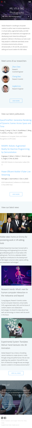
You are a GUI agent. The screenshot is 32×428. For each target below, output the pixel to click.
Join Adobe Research (11, 404)
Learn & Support (13, 420)
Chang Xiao (16, 76)
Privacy (25, 420)
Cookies (2, 423)
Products (3, 420)
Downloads (7, 420)
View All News (16, 373)
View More (16, 101)
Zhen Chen (16, 67)
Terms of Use (20, 420)
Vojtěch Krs (16, 86)
